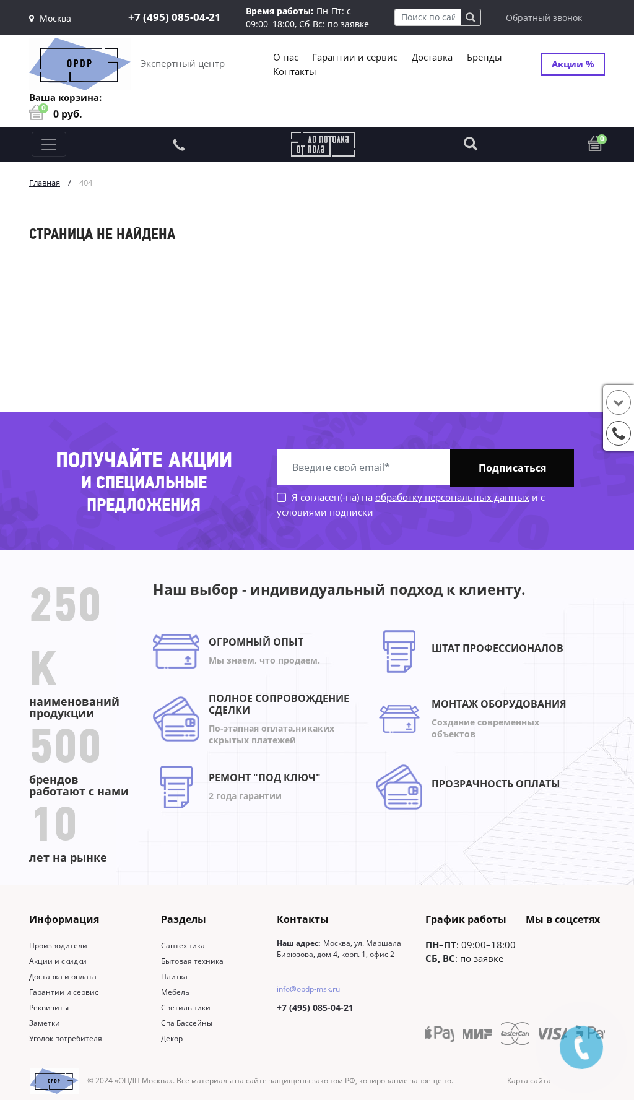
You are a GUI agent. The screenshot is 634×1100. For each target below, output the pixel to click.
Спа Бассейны (186, 1023)
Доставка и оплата (63, 976)
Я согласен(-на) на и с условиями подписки (411, 504)
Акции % (573, 64)
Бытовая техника (192, 961)
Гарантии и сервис (354, 57)
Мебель (175, 992)
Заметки (44, 1023)
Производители (58, 945)
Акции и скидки (58, 961)
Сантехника (183, 945)
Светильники (186, 1007)
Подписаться (512, 468)
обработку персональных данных (452, 497)
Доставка (432, 57)
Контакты (294, 71)
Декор (172, 1038)
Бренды (484, 57)
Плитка (174, 976)
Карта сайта (529, 1080)
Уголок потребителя (65, 1038)
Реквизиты (49, 1007)
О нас (285, 57)
